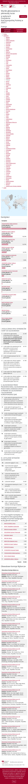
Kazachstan (9, 104)
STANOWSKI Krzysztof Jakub (9, 294)
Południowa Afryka (10, 148)
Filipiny (7, 76)
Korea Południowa (10, 109)
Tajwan (8, 170)
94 (11, 726)
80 (11, 604)
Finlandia (8, 78)
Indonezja (8, 88)
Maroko (8, 127)
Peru (7, 147)
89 (11, 680)
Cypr (7, 63)
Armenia (8, 44)
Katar (7, 102)
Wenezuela (8, 178)
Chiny (7, 58)
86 (11, 656)
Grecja (7, 81)
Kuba (7, 112)
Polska (5, 34)
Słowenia (8, 161)
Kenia (7, 107)
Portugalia (8, 150)
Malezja (8, 124)
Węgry (7, 179)
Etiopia (7, 75)
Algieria (8, 39)
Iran (7, 91)
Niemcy (8, 137)
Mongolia (8, 132)
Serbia (7, 156)
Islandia (8, 94)
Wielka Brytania (10, 181)
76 (11, 573)
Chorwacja (8, 60)
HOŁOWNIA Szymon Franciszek (10, 271)
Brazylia (8, 57)
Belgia (7, 50)
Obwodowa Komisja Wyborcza (10, 570)
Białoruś (8, 52)
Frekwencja (23, 16)
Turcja (7, 174)
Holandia (8, 135)
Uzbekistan (8, 176)
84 (11, 641)
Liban (7, 116)
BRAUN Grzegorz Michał (8, 247)
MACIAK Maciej (5, 310)
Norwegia (8, 140)
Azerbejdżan (9, 48)
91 (11, 699)
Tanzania (8, 171)
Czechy (7, 66)
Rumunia (8, 153)
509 (11, 742)
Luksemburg (9, 119)
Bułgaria (8, 55)
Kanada (8, 101)
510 (11, 750)
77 (11, 581)
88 (11, 672)
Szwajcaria (8, 165)
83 (11, 631)
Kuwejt (7, 114)
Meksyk (8, 129)
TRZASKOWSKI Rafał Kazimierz (9, 223)
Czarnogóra (9, 65)
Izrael (7, 96)
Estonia (8, 73)
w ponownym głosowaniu (20, 30)
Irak (7, 89)
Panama (8, 143)
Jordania (8, 99)
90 (11, 690)
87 (11, 664)
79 (11, 596)
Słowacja (8, 160)
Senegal (8, 155)
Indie (7, 86)
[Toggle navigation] (25, 6)
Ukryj (14, 781)
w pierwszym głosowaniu (7, 30)
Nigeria (7, 138)
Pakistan (8, 145)
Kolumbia (8, 106)
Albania (8, 37)
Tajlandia (8, 168)
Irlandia (8, 93)
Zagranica (5, 35)
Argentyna (8, 42)
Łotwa (7, 120)
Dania (7, 68)
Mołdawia (8, 130)
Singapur (8, 158)
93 (11, 716)
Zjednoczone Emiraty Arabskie (13, 186)
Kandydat (4, 220)
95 (11, 734)
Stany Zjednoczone (11, 163)
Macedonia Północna (11, 122)
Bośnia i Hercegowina (11, 53)
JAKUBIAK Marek (6, 286)
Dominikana (9, 70)
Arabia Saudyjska (10, 40)
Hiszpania (8, 84)
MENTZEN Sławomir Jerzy (8, 239)
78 (11, 589)
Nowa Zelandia (10, 134)
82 (11, 623)
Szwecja (8, 166)
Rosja (7, 152)
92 (11, 707)
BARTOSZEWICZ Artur (7, 302)
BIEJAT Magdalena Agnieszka (9, 255)
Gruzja (7, 83)
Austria (7, 47)
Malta (7, 125)
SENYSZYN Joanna (6, 279)
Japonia (8, 98)
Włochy (8, 184)
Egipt (7, 71)
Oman (7, 142)
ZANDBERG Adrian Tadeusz (9, 263)
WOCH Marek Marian (7, 318)
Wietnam (8, 183)
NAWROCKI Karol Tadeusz (8, 231)
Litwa (7, 117)
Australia (8, 45)
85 (11, 649)
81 (11, 614)
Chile (7, 62)
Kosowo (8, 111)
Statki (4, 188)
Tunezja (8, 173)
